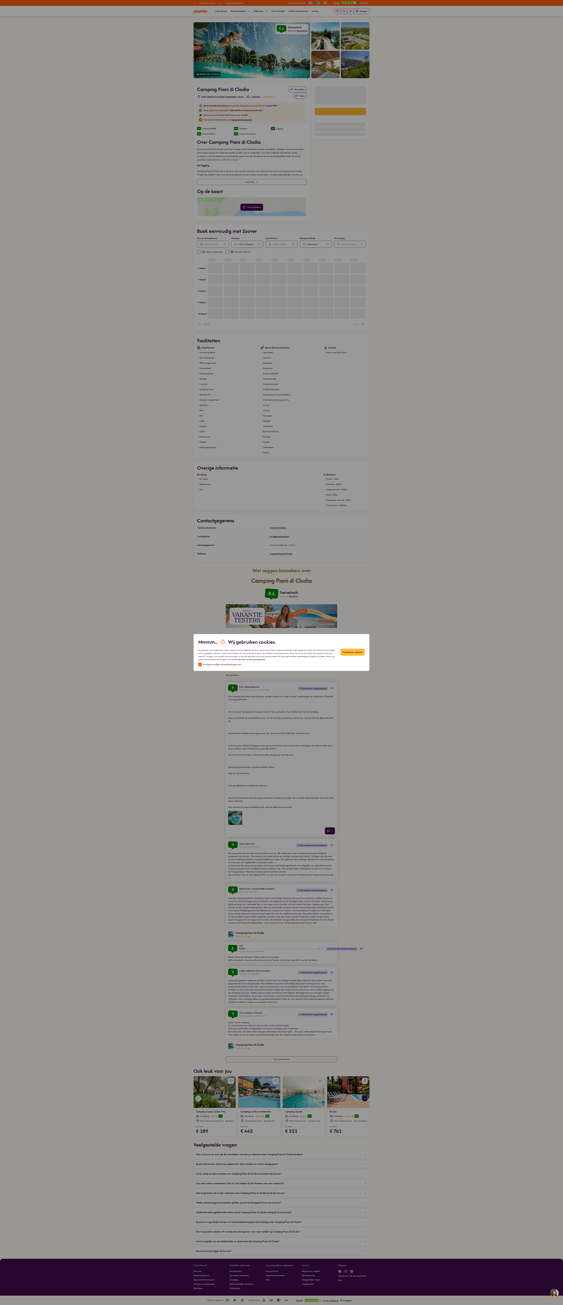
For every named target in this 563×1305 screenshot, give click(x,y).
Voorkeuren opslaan (352, 652)
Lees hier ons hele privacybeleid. (252, 659)
